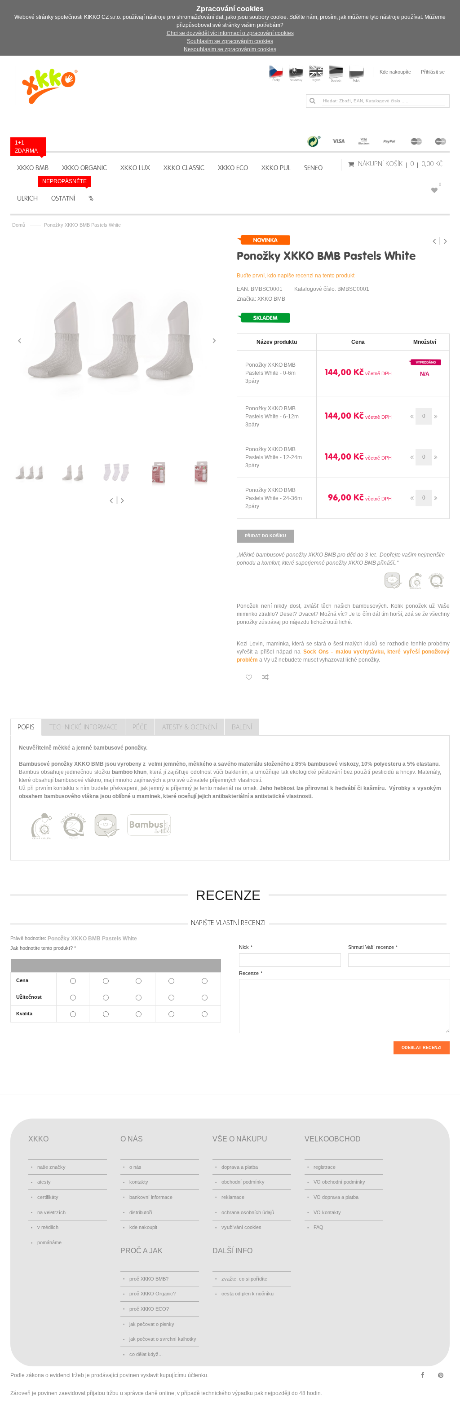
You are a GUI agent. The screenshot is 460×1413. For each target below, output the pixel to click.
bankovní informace (150, 1197)
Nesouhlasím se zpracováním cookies (230, 49)
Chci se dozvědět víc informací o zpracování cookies (230, 33)
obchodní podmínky (243, 1182)
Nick (244, 947)
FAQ (318, 1227)
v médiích (47, 1227)
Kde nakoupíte (395, 72)
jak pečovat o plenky (151, 1324)
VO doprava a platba (336, 1197)
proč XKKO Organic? (152, 1293)
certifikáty (47, 1197)
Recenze (249, 973)
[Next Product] (445, 241)
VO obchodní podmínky (339, 1182)
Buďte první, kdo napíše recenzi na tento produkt (295, 275)
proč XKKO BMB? (148, 1278)
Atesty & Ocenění (189, 727)
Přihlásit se (433, 72)
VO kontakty (327, 1212)
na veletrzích (51, 1212)
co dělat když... (146, 1354)
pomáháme (49, 1242)
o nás (135, 1167)
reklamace (232, 1197)
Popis (26, 727)
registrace (325, 1167)
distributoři (140, 1212)
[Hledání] (312, 101)
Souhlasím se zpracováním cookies (230, 41)
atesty (44, 1182)
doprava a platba (239, 1167)
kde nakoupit (143, 1227)
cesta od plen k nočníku (247, 1293)
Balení (242, 727)
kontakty (138, 1182)
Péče (140, 727)
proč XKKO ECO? (149, 1309)
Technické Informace (83, 727)
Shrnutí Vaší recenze (371, 947)
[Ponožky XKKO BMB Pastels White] (116, 340)
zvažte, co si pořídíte (244, 1278)
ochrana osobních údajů (247, 1212)
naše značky (51, 1167)
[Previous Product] (435, 241)
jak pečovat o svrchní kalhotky (162, 1339)
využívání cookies (241, 1227)
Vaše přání (440, 184)
